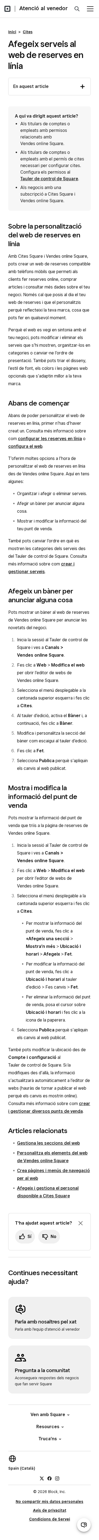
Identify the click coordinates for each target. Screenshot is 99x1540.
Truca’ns (47, 1438)
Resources (47, 1426)
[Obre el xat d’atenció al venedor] (84, 1525)
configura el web (25, 446)
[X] (42, 1478)
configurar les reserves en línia (50, 438)
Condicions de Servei (49, 1519)
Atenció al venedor (43, 8)
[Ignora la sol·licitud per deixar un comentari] (80, 1223)
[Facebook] (49, 1478)
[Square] (7, 9)
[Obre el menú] (90, 8)
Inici (12, 32)
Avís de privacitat (49, 1510)
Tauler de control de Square (49, 178)
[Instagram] (57, 1478)
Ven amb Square (48, 1414)
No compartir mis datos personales (49, 1501)
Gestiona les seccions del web (48, 1143)
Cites (27, 32)
